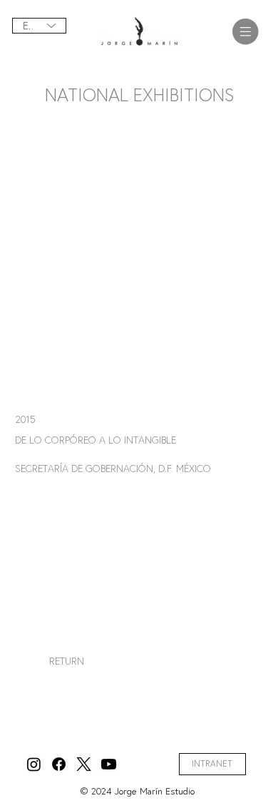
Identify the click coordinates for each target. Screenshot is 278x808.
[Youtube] (109, 764)
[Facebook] (59, 764)
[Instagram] (34, 764)
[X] (84, 764)
